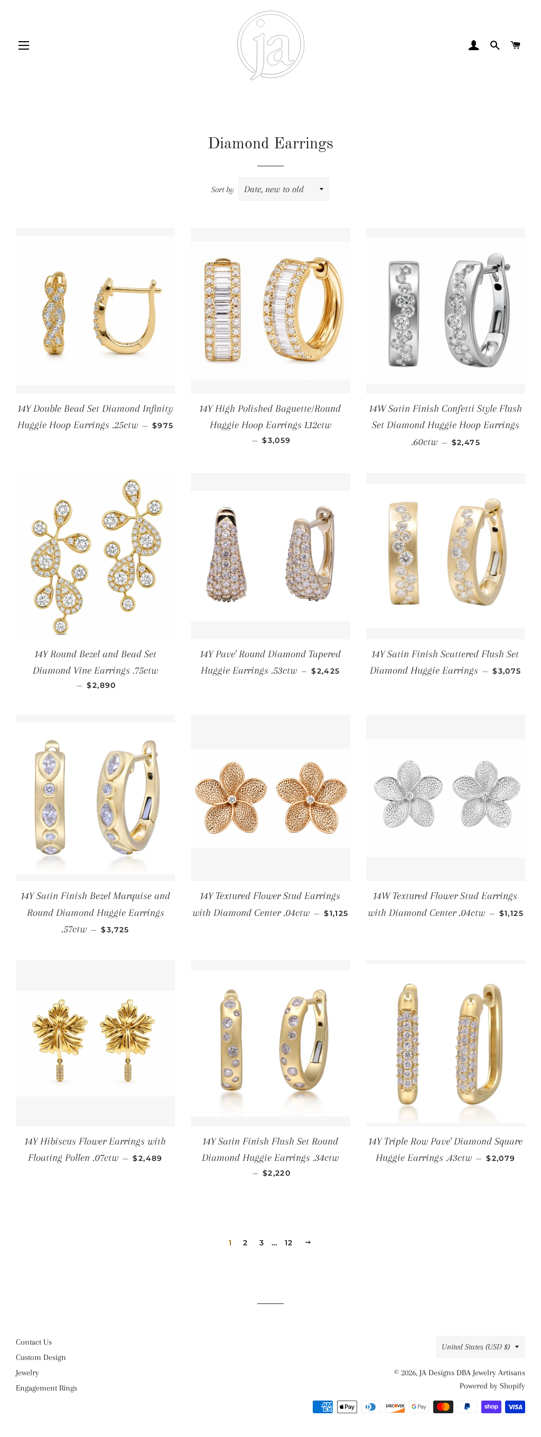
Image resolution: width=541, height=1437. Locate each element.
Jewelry (27, 1372)
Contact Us (34, 1342)
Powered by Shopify (492, 1386)
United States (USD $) (476, 1346)
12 (289, 1242)
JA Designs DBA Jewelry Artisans (472, 1372)
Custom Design (41, 1357)
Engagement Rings (46, 1388)
